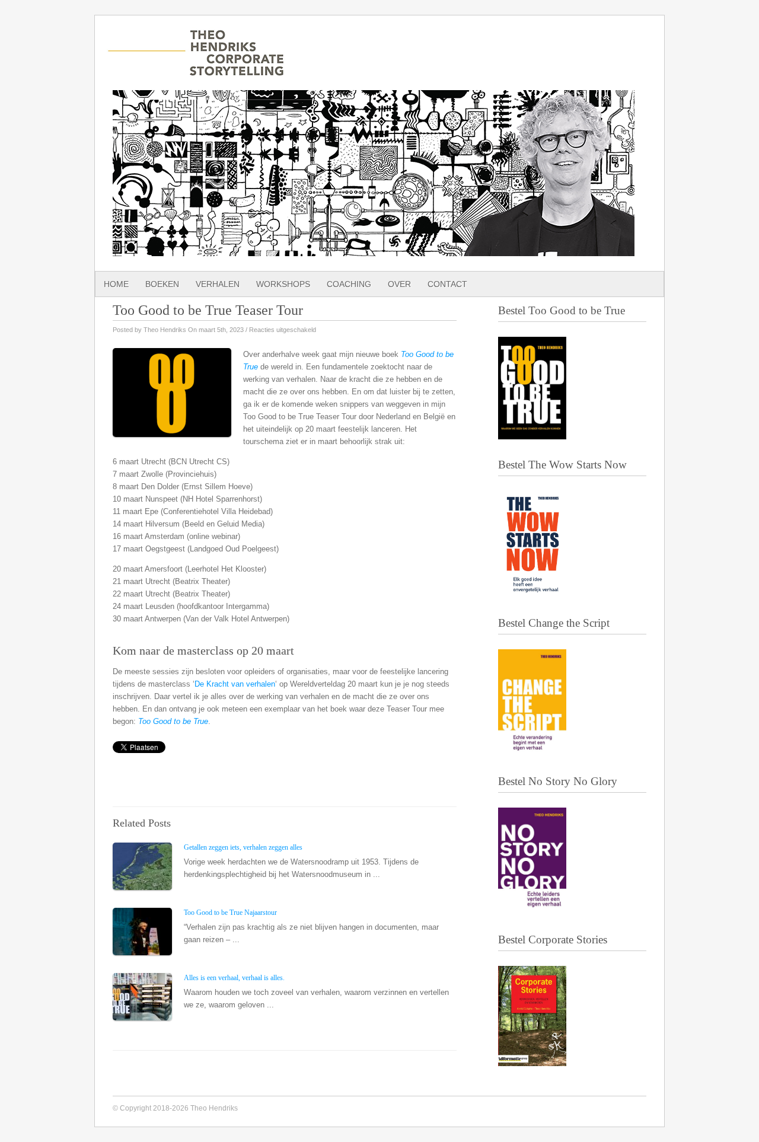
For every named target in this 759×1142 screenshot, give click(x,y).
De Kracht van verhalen (234, 684)
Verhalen (218, 284)
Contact (447, 284)
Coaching (349, 284)
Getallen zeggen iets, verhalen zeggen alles (243, 847)
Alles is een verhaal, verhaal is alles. (234, 978)
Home (116, 284)
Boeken (162, 284)
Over (399, 284)
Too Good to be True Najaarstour (230, 912)
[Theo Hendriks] (196, 70)
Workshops (283, 284)
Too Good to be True (173, 721)
